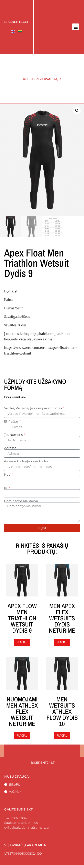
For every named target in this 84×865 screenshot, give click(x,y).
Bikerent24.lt (16, 22)
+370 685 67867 (16, 818)
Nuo (7, 474)
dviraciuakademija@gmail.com (28, 827)
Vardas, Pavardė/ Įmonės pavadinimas (33, 408)
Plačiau (22, 642)
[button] (75, 26)
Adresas (10, 447)
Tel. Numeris (13, 434)
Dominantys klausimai (21, 501)
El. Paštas (11, 421)
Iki (6, 487)
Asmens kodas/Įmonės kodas (26, 461)
